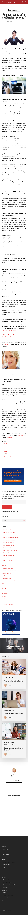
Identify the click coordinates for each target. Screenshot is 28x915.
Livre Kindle (4, 586)
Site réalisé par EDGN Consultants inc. (10, 604)
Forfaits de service (6, 854)
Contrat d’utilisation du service (9, 898)
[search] (19, 2)
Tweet (5, 451)
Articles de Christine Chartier (8, 532)
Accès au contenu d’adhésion (10, 884)
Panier (4, 892)
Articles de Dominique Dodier (9, 540)
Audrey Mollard (5, 563)
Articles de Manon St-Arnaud (8, 547)
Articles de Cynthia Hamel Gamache (10, 537)
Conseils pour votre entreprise (9, 570)
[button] (25, 2)
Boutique (5, 887)
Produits (4, 859)
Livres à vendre (5, 849)
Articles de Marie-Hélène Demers (9, 550)
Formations (4, 851)
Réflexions (4, 596)
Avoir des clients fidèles (9, 330)
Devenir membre (7, 882)
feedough (9, 437)
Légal (3, 583)
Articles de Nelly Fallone (7, 552)
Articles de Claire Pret (14, 10)
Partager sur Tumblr (8, 456)
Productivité (5, 593)
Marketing (4, 588)
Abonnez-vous (7, 507)
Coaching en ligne (6, 864)
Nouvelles (4, 591)
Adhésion (4, 857)
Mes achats (4, 890)
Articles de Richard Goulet (8, 555)
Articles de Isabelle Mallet (8, 545)
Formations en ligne (6, 578)
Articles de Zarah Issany (7, 560)
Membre (4, 877)
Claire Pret (9, 21)
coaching (4, 565)
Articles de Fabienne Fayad (8, 542)
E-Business (4, 575)
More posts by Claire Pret (14, 780)
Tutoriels (4, 598)
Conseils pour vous (6, 573)
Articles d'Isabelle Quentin (8, 529)
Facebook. (7, 344)
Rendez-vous (5, 875)
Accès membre (6, 879)
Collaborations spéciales (7, 568)
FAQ (3, 900)
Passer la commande (8, 895)
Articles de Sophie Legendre (8, 558)
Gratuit (3, 867)
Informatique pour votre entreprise (10, 580)
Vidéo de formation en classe (8, 862)
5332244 (20, 435)
